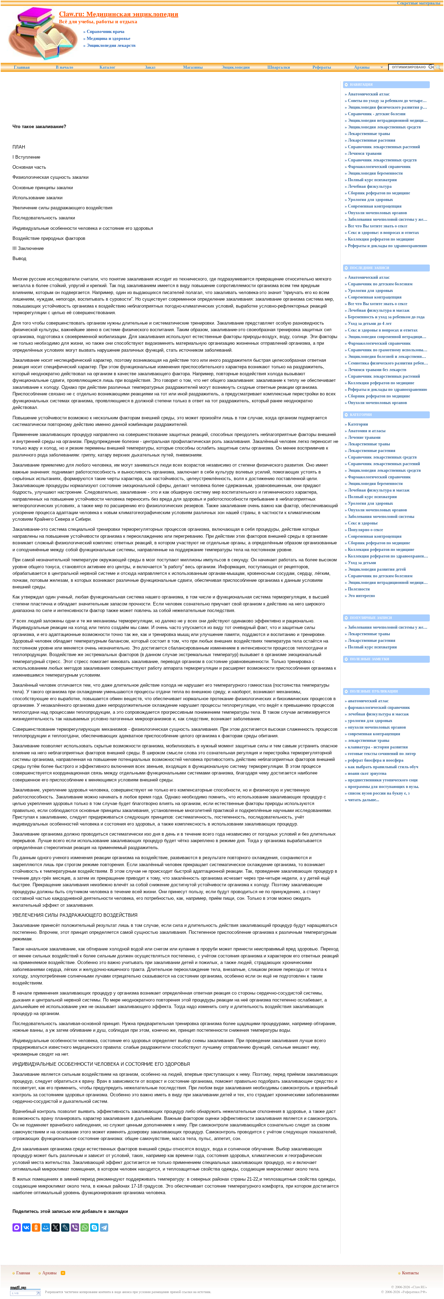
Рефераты (322, 67)
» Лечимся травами (363, 153)
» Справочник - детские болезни (375, 114)
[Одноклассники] (36, 1227)
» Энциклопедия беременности (374, 173)
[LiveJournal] (65, 1227)
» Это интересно (360, 595)
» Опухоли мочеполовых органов (376, 213)
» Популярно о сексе (364, 530)
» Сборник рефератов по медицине (377, 193)
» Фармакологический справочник (378, 166)
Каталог (107, 67)
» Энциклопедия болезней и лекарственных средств (386, 356)
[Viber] (75, 1227)
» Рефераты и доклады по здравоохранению (386, 246)
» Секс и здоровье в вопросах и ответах (381, 330)
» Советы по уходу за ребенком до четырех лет (386, 100)
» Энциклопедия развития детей (375, 569)
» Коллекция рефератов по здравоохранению (386, 556)
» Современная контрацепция (373, 297)
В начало (64, 67)
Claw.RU (419, 1286)
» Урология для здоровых (369, 199)
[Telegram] (104, 1227)
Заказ (150, 67)
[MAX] (16, 1227)
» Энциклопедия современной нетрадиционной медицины (386, 337)
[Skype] (94, 1227)
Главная (22, 67)
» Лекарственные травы (367, 133)
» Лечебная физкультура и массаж (377, 310)
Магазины (193, 67)
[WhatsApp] (84, 1227)
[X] (55, 1227)
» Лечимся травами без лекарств (375, 369)
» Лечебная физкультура (368, 186)
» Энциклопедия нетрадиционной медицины (386, 120)
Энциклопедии (236, 67)
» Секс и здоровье (361, 523)
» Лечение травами (363, 437)
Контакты (410, 1272)
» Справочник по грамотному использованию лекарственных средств (386, 350)
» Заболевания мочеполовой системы (379, 516)
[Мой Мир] (46, 1227)
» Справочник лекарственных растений (382, 147)
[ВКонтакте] (26, 1227)
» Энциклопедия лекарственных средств (383, 127)
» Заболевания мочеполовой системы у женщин (386, 219)
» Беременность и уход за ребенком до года (385, 317)
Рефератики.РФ (414, 1291)
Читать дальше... (363, 800)
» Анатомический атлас (367, 94)
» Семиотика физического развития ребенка (386, 363)
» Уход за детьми (360, 562)
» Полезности (357, 589)
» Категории (356, 424)
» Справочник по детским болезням (378, 284)
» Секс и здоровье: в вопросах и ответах (382, 232)
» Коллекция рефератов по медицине (379, 239)
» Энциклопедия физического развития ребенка (386, 107)
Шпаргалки (278, 67)
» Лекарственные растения (370, 140)
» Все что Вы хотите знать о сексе (376, 226)
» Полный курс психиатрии (371, 180)
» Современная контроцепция (373, 206)
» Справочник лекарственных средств (381, 160)
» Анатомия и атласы (365, 431)
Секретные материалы (418, 3)
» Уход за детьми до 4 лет (368, 323)
